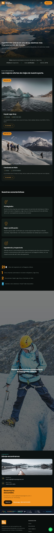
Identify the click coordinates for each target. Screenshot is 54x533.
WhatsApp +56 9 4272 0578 (21, 502)
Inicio (29, 523)
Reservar (8, 502)
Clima (30, 531)
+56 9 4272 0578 (10, 484)
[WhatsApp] (50, 529)
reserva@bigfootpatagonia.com (15, 479)
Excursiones (31, 526)
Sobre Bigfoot (32, 528)
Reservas (48, 3)
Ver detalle (8, 125)
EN (41, 3)
